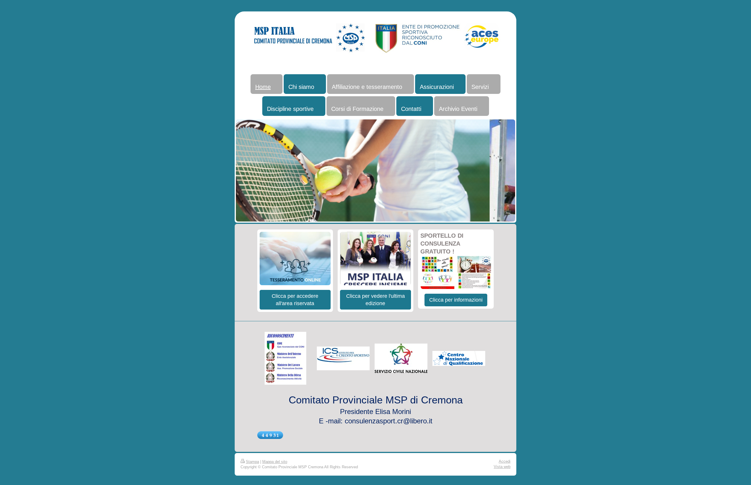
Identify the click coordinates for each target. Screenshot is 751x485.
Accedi (504, 461)
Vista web (502, 466)
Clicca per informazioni (456, 300)
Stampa (252, 461)
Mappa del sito (274, 461)
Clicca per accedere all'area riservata (295, 299)
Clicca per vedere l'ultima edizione (375, 299)
